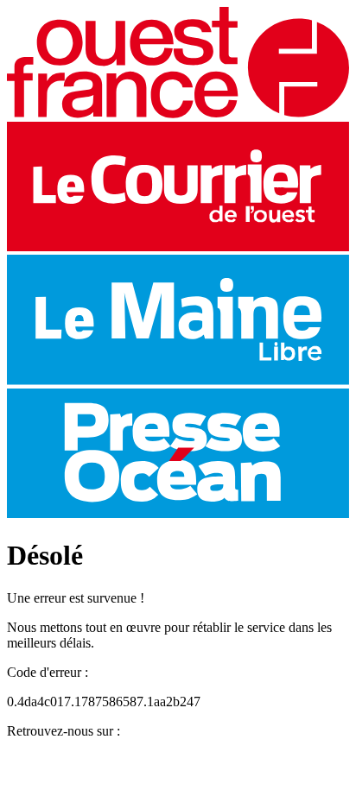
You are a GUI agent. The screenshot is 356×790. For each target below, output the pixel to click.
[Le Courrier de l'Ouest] (178, 246)
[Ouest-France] (178, 113)
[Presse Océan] (178, 513)
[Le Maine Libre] (178, 380)
